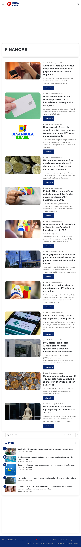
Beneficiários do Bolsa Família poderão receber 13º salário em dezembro (59, 288)
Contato (76, 543)
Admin (46, 63)
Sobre (43, 543)
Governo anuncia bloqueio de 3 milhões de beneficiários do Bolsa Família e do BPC (59, 227)
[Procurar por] (78, 4)
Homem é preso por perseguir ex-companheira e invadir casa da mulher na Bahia (47, 478)
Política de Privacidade (64, 543)
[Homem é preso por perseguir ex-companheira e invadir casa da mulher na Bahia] (10, 480)
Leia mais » (49, 88)
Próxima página (69, 435)
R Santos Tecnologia (66, 540)
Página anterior (12, 435)
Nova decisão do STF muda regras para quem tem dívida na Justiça (59, 409)
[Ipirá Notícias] (13, 3)
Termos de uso (51, 543)
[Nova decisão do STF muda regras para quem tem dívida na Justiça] (22, 411)
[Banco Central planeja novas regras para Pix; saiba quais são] (22, 323)
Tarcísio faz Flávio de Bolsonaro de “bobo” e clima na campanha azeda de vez (45, 449)
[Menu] (3, 4)
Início (37, 543)
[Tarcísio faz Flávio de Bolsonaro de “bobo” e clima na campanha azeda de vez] (10, 451)
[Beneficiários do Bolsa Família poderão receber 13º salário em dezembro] (22, 290)
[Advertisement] (40, 24)
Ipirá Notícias (42, 540)
